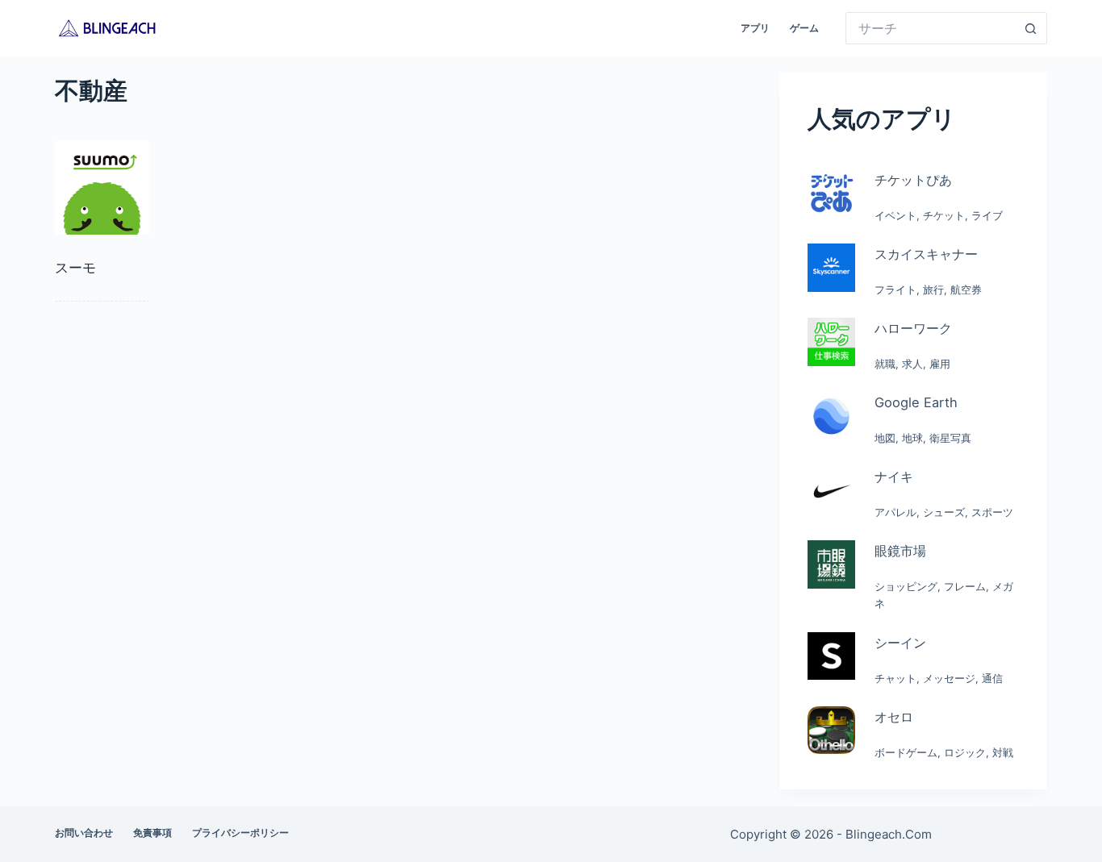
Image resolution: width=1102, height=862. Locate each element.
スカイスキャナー (926, 254)
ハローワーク (913, 328)
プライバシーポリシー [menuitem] (240, 833)
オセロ (894, 717)
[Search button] (1031, 28)
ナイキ (894, 476)
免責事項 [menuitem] (152, 833)
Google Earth (916, 402)
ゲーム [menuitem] (804, 28)
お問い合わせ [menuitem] (84, 833)
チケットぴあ (913, 180)
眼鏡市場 (900, 551)
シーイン (900, 643)
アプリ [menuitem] (755, 28)
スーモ (75, 268)
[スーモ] (101, 188)
